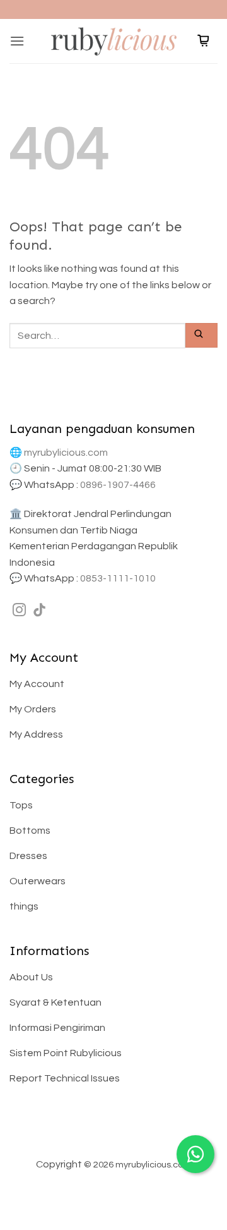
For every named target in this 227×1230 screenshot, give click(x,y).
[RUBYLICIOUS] (113, 40)
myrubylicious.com (66, 453)
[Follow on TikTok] (39, 611)
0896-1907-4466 (118, 485)
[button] (17, 40)
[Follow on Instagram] (19, 611)
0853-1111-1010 (118, 578)
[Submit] (201, 335)
